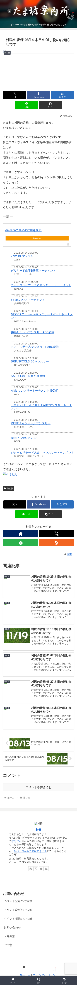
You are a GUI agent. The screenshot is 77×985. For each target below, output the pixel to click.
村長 (38, 829)
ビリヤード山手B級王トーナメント (33, 270)
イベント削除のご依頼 (18, 918)
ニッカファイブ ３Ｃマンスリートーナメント (41, 285)
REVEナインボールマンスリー (30, 423)
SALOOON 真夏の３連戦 (28, 376)
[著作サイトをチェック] (20, 533)
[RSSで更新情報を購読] (56, 542)
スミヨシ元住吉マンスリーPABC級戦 (35, 346)
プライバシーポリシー (45, 975)
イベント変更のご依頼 (18, 909)
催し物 (10, 488)
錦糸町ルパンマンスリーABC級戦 (32, 332)
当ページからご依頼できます (30, 851)
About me (25, 975)
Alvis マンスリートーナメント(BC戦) (34, 390)
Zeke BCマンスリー (24, 256)
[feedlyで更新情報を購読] (20, 542)
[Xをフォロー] (56, 533)
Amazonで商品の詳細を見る (23, 230)
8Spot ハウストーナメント (28, 299)
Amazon (37, 238)
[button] (50, 105)
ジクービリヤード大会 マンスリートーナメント (42, 452)
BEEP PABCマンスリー (26, 437)
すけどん (16, 841)
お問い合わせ (12, 927)
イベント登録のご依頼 (18, 901)
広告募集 (9, 936)
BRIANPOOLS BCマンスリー (30, 361)
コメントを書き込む (38, 787)
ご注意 (8, 945)
